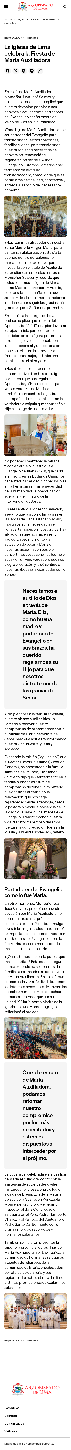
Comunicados (14, 1423)
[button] (6, 6)
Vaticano (10, 1431)
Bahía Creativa (44, 1443)
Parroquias (11, 1408)
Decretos (10, 1415)
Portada (8, 19)
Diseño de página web (17, 1443)
